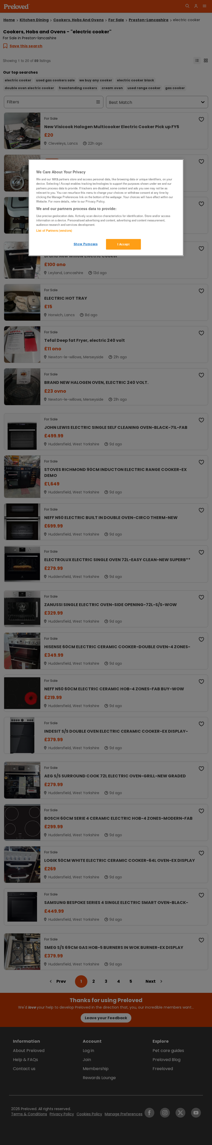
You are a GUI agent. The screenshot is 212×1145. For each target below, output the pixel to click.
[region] (106, 207)
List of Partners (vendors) (54, 230)
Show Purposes (85, 244)
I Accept (123, 244)
